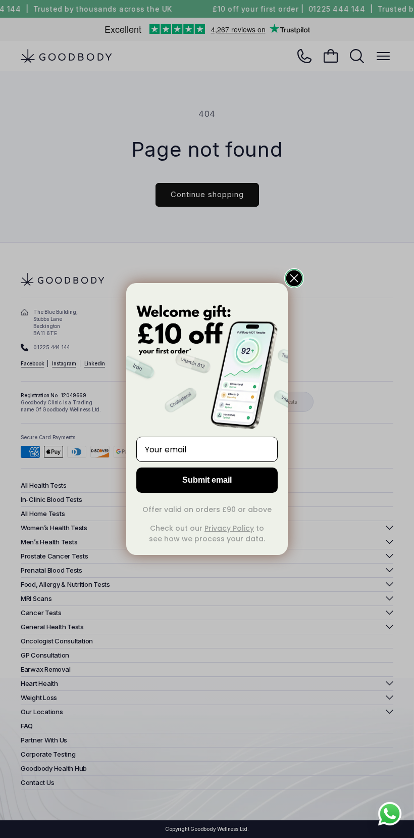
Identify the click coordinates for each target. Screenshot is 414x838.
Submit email (207, 480)
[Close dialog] (294, 278)
